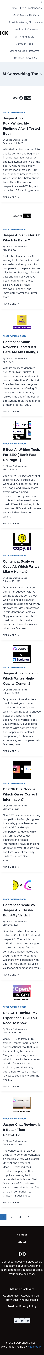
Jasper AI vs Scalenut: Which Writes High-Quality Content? (21, 678)
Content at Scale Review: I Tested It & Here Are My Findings (21, 347)
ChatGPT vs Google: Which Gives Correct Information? (20, 794)
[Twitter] (22, 1320)
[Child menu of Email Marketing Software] (26, 22)
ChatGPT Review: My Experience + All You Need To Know (20, 1018)
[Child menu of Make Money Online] (26, 15)
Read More (11, 197)
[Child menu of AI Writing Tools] (26, 36)
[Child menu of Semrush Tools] (26, 43)
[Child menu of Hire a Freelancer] (30, 8)
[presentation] (22, 99)
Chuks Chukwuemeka (16, 140)
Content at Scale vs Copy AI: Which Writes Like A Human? (21, 567)
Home (13, 8)
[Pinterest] (16, 1320)
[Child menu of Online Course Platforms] (26, 51)
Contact (19, 58)
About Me (32, 58)
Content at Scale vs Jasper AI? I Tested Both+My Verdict (19, 910)
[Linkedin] (27, 1320)
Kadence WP (35, 1346)
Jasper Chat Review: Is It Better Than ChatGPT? (22, 1130)
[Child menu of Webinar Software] (26, 29)
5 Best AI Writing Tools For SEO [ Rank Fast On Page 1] (21, 455)
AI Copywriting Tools (15, 112)
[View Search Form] (42, 2)
